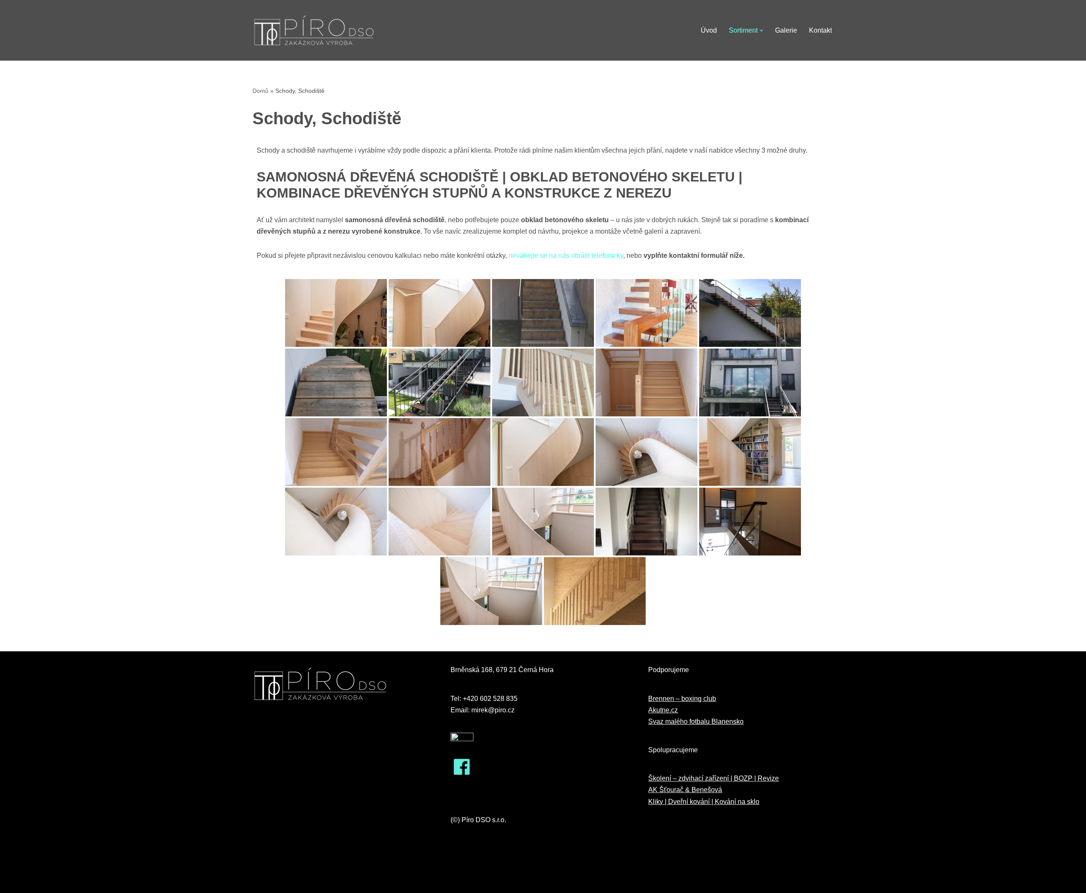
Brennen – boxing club (682, 698)
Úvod (709, 30)
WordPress (315, 882)
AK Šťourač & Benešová (685, 789)
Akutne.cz (663, 710)
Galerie (786, 30)
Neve (260, 882)
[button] (761, 30)
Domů (260, 90)
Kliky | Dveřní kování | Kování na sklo (703, 801)
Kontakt (820, 30)
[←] (313, 30)
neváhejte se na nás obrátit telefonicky (566, 255)
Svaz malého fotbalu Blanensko (696, 721)
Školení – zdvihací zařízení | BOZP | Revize (713, 778)
